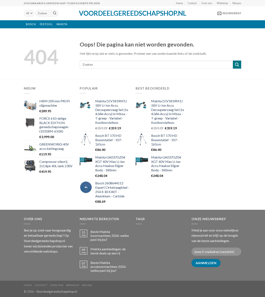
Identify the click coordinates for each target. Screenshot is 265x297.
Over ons (206, 3)
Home (179, 3)
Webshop (222, 3)
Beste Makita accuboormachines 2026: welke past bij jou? (108, 266)
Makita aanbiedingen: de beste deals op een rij (108, 251)
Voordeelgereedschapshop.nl (132, 13)
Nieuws (236, 3)
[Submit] (54, 13)
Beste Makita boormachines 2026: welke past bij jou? (109, 235)
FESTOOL (46, 24)
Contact (192, 3)
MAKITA (62, 24)
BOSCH (31, 24)
